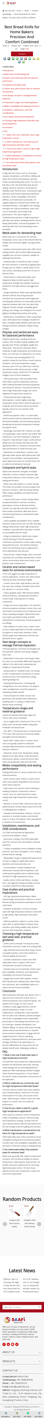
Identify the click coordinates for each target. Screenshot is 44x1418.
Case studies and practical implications (19, 116)
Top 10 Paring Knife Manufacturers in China (32, 1285)
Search (39, 1307)
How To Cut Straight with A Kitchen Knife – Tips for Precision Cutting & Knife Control (32, 1282)
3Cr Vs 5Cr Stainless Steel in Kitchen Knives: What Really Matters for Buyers (32, 1279)
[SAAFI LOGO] (14, 1320)
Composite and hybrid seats (15, 85)
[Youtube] (8, 1344)
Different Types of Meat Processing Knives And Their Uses (12, 1279)
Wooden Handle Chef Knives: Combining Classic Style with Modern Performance (32, 1288)
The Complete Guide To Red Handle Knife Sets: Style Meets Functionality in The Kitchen (12, 1291)
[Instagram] (12, 1344)
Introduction (9, 70)
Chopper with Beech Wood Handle (14, 1223)
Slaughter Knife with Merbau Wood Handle (30, 1223)
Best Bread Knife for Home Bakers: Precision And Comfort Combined (12, 1288)
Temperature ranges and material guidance (21, 102)
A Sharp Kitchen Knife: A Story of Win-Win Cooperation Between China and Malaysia (12, 1285)
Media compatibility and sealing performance (21, 106)
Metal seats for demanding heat (16, 74)
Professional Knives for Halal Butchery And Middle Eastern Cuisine (32, 1291)
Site (27, 49)
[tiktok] (16, 1344)
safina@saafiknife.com (19, 1386)
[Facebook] (4, 1344)
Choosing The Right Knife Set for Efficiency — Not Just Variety (12, 1282)
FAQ (5, 131)
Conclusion (8, 127)
